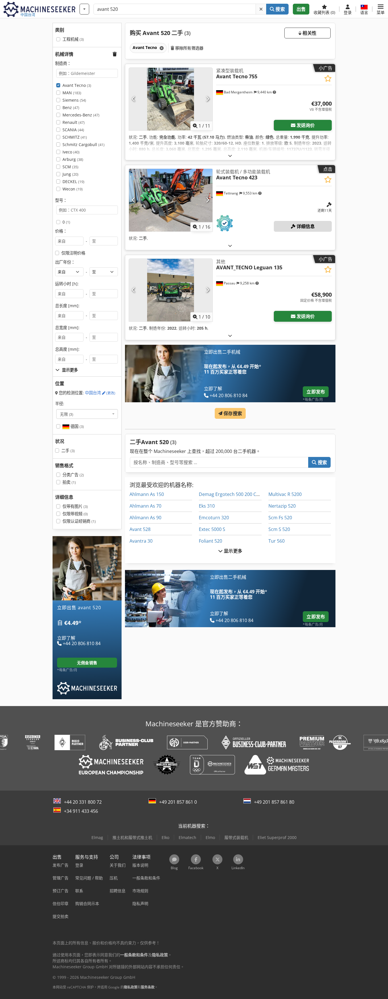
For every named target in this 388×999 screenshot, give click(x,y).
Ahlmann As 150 (147, 494)
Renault (73, 122)
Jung (70, 174)
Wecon (72, 189)
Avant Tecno (76, 85)
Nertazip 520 (282, 506)
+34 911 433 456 (81, 811)
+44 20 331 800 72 (83, 802)
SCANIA (73, 129)
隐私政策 (130, 987)
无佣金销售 (87, 662)
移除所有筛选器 (188, 48)
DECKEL (73, 181)
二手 (68, 450)
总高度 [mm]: (67, 349)
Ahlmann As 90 (145, 517)
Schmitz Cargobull (83, 144)
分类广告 (73, 474)
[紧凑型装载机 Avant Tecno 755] (170, 99)
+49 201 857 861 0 (178, 802)
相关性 (308, 33)
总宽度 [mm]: (67, 327)
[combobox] (87, 414)
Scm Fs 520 (280, 517)
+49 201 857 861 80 (274, 802)
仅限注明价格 (73, 253)
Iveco (71, 152)
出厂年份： (65, 262)
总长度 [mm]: (67, 305)
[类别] (84, 9)
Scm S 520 (279, 529)
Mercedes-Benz (80, 115)
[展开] (230, 155)
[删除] (261, 9)
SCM (70, 166)
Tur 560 (276, 541)
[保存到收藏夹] (328, 78)
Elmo (210, 837)
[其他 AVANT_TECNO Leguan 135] (170, 290)
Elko (165, 837)
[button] (381, 9)
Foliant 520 (210, 541)
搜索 (279, 9)
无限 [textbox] (66, 414)
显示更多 (232, 551)
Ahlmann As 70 (145, 506)
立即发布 (315, 392)
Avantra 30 (141, 541)
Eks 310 (207, 506)
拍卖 (69, 482)
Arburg (72, 159)
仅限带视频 (75, 513)
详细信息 (305, 226)
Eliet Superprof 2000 (277, 837)
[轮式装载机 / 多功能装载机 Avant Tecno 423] (170, 200)
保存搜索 (232, 413)
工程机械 (73, 39)
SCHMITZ (74, 137)
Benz (70, 107)
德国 (76, 426)
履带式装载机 (236, 837)
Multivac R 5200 (285, 494)
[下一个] (207, 99)
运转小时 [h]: (67, 283)
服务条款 (148, 987)
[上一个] (134, 99)
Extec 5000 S (212, 529)
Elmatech (187, 837)
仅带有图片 (75, 506)
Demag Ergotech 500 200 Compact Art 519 (244, 494)
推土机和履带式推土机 (132, 837)
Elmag (97, 837)
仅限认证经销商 (79, 521)
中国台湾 (100, 392)
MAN (71, 92)
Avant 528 (140, 529)
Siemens (74, 100)
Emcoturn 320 (214, 517)
